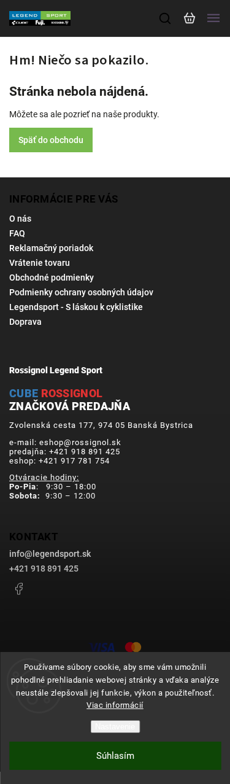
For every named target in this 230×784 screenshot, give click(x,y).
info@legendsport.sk (50, 554)
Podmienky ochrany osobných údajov (81, 292)
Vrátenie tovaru (39, 263)
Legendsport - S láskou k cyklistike (76, 307)
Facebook (18, 589)
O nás (20, 218)
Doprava (25, 322)
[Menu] (213, 18)
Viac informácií (115, 705)
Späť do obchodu (50, 140)
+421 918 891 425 (44, 568)
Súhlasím (115, 755)
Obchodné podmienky (51, 277)
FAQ (17, 233)
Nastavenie (115, 726)
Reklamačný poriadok (51, 248)
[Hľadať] (166, 18)
